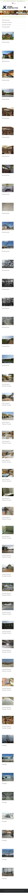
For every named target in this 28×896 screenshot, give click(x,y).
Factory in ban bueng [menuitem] (5, 20)
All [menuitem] (2, 18)
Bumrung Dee (5, 42)
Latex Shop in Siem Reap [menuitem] (6, 24)
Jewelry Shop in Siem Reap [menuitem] (7, 22)
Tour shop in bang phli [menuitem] (6, 27)
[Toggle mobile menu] (25, 7)
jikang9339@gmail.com (21, 1)
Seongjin (4, 745)
